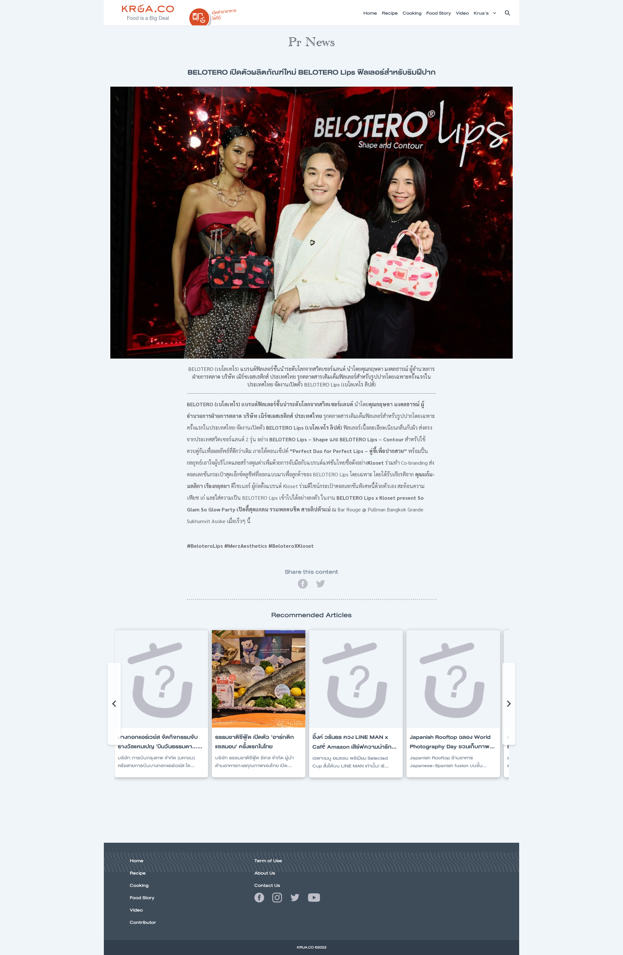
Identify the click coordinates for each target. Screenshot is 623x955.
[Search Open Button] (507, 12)
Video (136, 910)
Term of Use (268, 860)
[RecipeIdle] (213, 15)
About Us (264, 873)
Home (136, 860)
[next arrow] (508, 703)
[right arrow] (114, 703)
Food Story (142, 897)
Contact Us (267, 885)
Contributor (143, 922)
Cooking (139, 885)
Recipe (138, 873)
